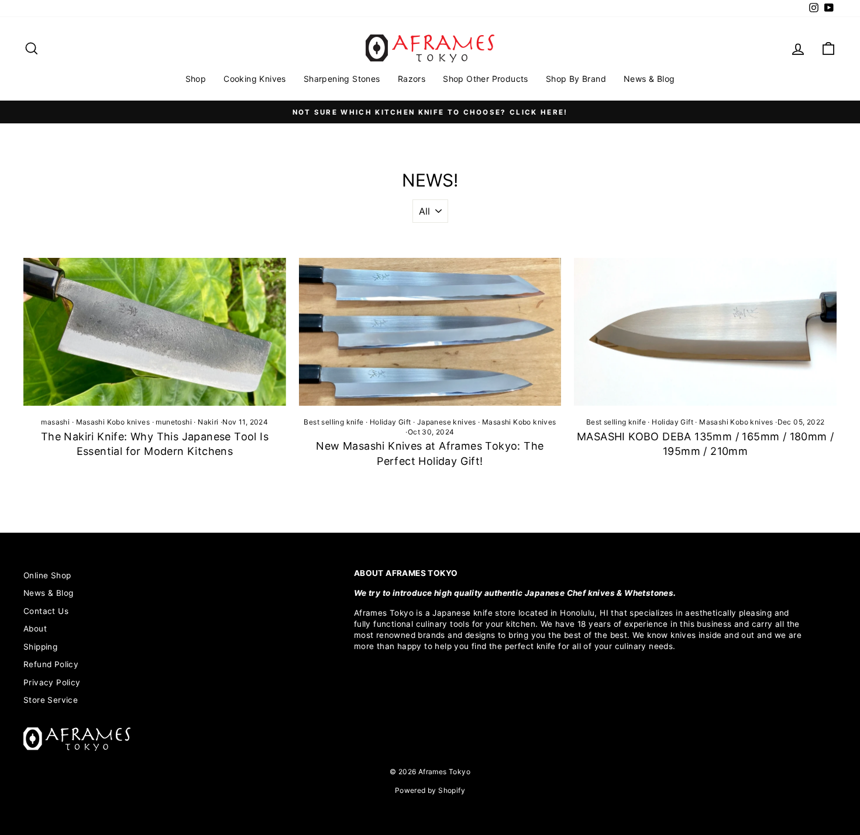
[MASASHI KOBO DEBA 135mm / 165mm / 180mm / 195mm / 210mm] (705, 331)
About (35, 628)
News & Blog (649, 79)
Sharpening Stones (342, 79)
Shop (196, 79)
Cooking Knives (254, 79)
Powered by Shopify (430, 790)
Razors (411, 79)
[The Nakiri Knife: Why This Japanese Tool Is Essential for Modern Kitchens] (154, 331)
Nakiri (208, 422)
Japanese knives (446, 422)
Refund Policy (50, 664)
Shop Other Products (485, 79)
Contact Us (45, 611)
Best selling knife (333, 422)
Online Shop (47, 575)
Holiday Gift (390, 422)
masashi (55, 422)
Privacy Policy (52, 682)
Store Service (50, 700)
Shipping (40, 646)
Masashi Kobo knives (113, 422)
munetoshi (174, 422)
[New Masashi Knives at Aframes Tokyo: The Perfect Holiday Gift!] (430, 331)
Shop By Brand (576, 79)
